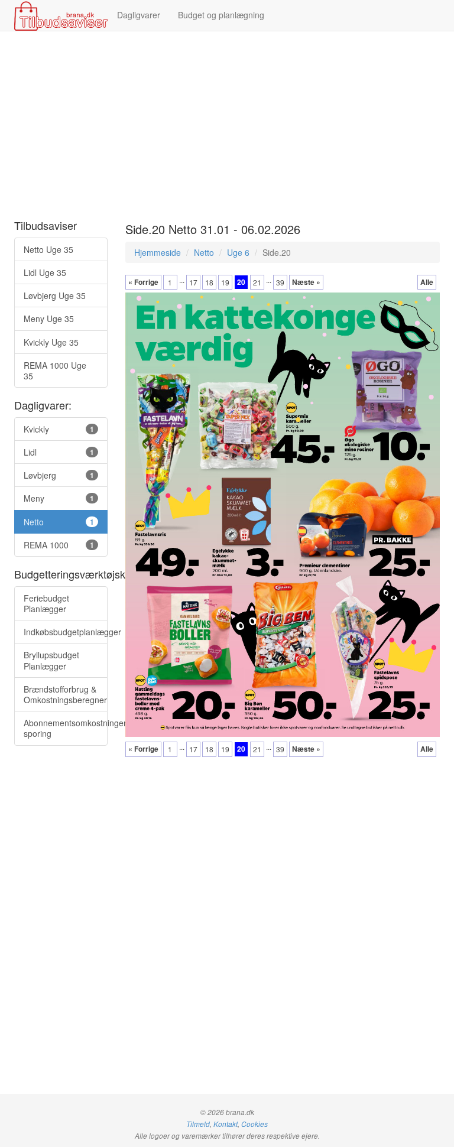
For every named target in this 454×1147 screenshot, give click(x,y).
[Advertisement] (227, 126)
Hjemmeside (157, 252)
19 (225, 282)
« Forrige (143, 282)
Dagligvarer (138, 15)
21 (257, 282)
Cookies (254, 1124)
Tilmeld (198, 1124)
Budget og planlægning (221, 15)
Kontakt (225, 1124)
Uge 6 (238, 252)
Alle (426, 282)
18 (209, 282)
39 (280, 282)
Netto (204, 252)
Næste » (306, 282)
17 (193, 282)
